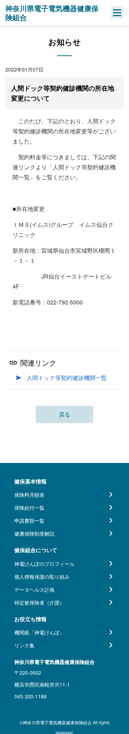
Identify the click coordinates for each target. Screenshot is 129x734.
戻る (64, 414)
